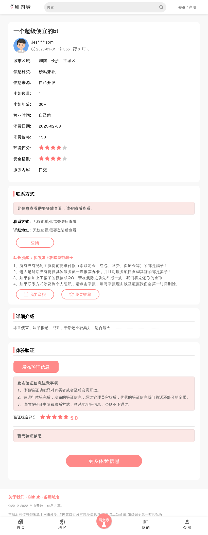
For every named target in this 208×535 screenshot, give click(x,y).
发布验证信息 (36, 366)
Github (34, 497)
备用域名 (52, 497)
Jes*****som (42, 42)
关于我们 (16, 497)
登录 (182, 7)
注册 (192, 7)
